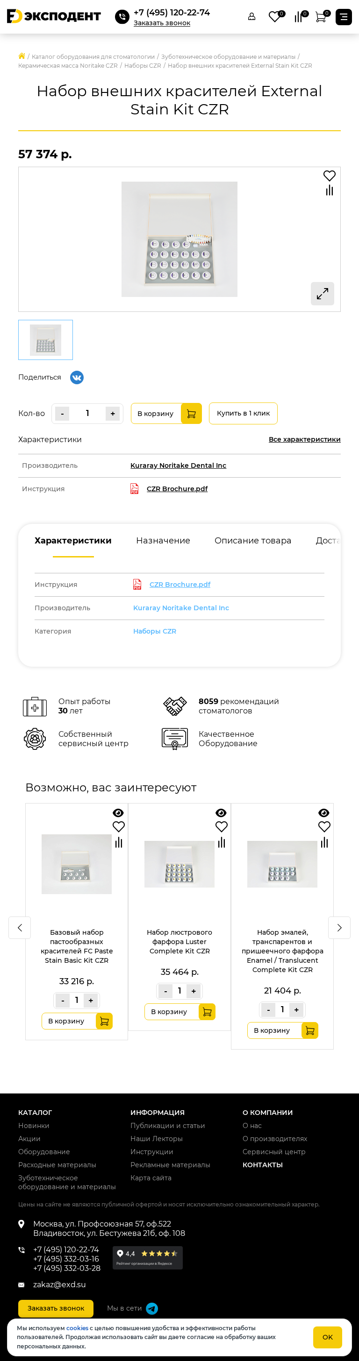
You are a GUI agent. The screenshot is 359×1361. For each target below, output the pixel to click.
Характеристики (73, 541)
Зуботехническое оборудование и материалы (67, 1182)
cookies (77, 1328)
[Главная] (21, 56)
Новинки (34, 1125)
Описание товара (253, 541)
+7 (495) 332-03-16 (66, 1259)
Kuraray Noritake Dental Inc (181, 608)
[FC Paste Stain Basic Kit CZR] (118, 813)
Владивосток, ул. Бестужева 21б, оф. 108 (109, 1233)
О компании (268, 1112)
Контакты (263, 1165)
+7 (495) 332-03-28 (67, 1268)
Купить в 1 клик (243, 413)
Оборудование (44, 1152)
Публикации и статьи (167, 1125)
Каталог (35, 1112)
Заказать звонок (162, 23)
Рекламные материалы (170, 1165)
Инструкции (151, 1152)
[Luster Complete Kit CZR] (221, 813)
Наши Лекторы (156, 1139)
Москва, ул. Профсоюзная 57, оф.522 (102, 1224)
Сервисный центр (274, 1152)
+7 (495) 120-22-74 (172, 12)
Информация (157, 1112)
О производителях (275, 1139)
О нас (252, 1125)
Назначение (163, 541)
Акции (29, 1139)
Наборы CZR (154, 631)
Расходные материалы (57, 1165)
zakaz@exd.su (59, 1284)
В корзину (155, 413)
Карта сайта (151, 1178)
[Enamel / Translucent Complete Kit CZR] (324, 813)
